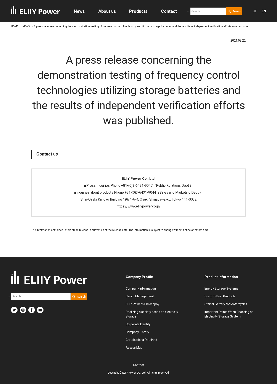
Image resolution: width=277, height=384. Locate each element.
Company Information (141, 288)
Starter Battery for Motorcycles (226, 304)
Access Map (134, 347)
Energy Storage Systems (221, 288)
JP (255, 11)
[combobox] (208, 11)
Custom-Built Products (220, 296)
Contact (138, 365)
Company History (137, 332)
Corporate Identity (138, 324)
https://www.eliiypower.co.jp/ (139, 206)
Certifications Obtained (141, 340)
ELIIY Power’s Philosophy (142, 304)
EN (264, 11)
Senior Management (140, 296)
